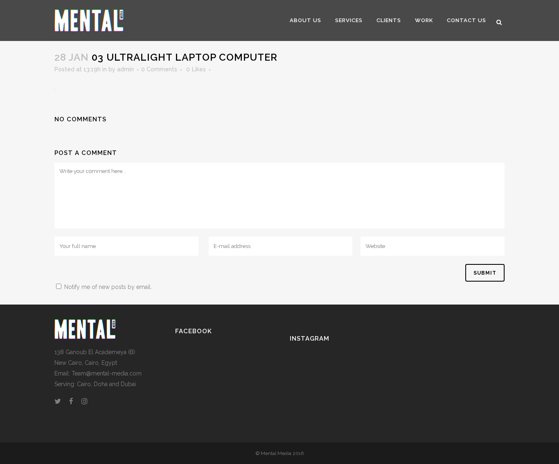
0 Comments (159, 69)
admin (125, 69)
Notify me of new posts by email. (108, 287)
